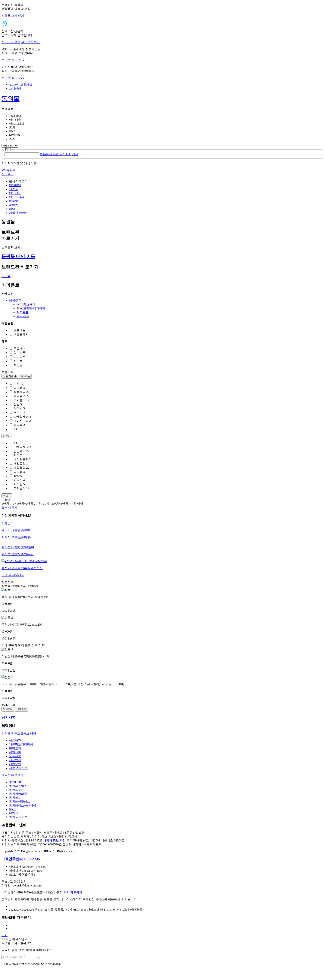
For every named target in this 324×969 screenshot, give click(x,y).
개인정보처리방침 (21, 744)
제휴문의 (15, 764)
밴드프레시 (16, 197)
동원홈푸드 (16, 789)
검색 (75, 154)
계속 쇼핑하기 (30, 42)
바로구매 (21, 709)
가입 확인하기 (72, 892)
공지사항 (15, 752)
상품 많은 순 (10, 376)
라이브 (13, 204)
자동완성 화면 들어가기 (55, 154)
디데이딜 (15, 185)
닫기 (21, 15)
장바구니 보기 (11, 42)
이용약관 (15, 740)
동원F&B (15, 782)
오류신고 (15, 756)
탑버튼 (6, 276)
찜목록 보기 (9, 15)
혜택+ (13, 208)
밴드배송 (15, 193)
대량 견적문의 (18, 768)
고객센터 (15, 88)
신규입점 (15, 760)
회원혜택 (8, 733)
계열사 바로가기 (12, 775)
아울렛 (13, 201)
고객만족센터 (21, 859)
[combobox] (21, 154)
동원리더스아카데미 (22, 805)
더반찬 (13, 812)
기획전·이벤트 (18, 212)
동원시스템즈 (18, 785)
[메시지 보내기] (38, 957)
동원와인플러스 (19, 801)
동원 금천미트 (18, 816)
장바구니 (8, 709)
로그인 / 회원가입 (20, 84)
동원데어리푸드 (19, 793)
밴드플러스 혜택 (25, 733)
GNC (12, 809)
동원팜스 (15, 797)
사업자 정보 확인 (54, 840)
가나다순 (25, 376)
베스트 (13, 189)
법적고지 (15, 748)
